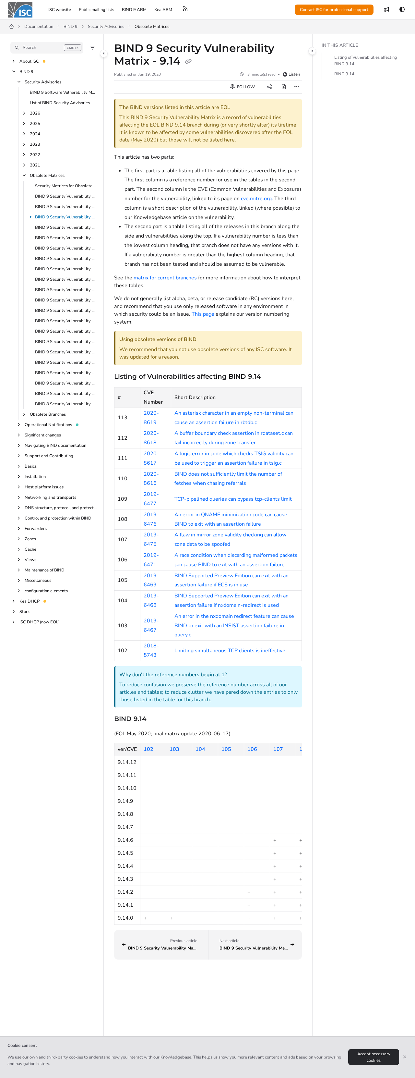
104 (200, 749)
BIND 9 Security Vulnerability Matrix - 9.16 (66, 196)
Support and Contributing (49, 456)
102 (148, 749)
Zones (30, 539)
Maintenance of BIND (45, 570)
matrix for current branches (165, 277)
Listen (294, 74)
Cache (30, 549)
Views (30, 560)
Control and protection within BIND (58, 518)
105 (226, 749)
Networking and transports (50, 497)
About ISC (29, 61)
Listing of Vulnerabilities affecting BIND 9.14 (365, 61)
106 (252, 749)
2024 (35, 134)
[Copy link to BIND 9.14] (157, 719)
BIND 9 (70, 27)
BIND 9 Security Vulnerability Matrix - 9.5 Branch (66, 342)
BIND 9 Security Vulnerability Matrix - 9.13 (66, 227)
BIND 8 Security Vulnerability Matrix (66, 404)
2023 (35, 144)
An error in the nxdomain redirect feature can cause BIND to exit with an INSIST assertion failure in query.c (234, 626)
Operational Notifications (48, 425)
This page (203, 314)
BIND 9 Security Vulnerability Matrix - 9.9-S (66, 290)
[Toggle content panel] (312, 51)
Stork (24, 612)
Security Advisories (106, 27)
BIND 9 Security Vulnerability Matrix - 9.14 (66, 217)
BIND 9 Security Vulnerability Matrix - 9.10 (66, 279)
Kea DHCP (29, 601)
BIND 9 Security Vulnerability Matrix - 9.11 (66, 248)
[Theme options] (402, 10)
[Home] (20, 10)
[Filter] (92, 48)
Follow (245, 87)
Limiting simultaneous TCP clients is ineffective (229, 650)
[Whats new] (386, 10)
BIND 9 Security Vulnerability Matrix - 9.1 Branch (66, 383)
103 (174, 749)
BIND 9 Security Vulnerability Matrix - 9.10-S (66, 269)
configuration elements (46, 591)
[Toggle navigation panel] (104, 53)
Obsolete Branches (48, 414)
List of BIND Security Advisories (60, 103)
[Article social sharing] (269, 87)
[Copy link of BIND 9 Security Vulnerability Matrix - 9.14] (188, 61)
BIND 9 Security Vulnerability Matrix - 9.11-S (66, 259)
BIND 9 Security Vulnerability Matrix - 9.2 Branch (66, 373)
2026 (35, 113)
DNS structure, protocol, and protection (61, 508)
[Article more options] (296, 87)
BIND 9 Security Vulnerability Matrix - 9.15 (66, 207)
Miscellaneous (38, 580)
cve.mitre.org (256, 198)
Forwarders (36, 529)
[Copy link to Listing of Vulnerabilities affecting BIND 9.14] (271, 377)
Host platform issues (44, 487)
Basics (31, 466)
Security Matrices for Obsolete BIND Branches (66, 186)
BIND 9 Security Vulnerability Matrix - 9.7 (66, 321)
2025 (35, 124)
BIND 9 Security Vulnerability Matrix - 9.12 (66, 238)
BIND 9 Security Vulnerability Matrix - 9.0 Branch (66, 394)
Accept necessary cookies (373, 1057)
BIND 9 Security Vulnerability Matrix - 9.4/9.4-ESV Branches (66, 352)
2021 (35, 165)
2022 (35, 155)
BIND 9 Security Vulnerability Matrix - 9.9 (66, 300)
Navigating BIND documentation (55, 445)
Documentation (38, 27)
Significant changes (43, 435)
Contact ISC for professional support (334, 10)
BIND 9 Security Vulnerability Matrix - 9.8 (66, 310)
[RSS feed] (185, 10)
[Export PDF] (284, 87)
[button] (46, 48)
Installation (35, 477)
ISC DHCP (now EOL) (39, 622)
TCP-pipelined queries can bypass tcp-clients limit (233, 499)
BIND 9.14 (344, 74)
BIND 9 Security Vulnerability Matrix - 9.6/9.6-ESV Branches (66, 331)
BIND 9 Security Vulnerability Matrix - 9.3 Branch (66, 362)
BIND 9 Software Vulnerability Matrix (63, 92)
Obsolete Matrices (152, 27)
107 (278, 749)
